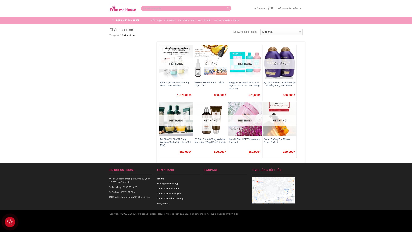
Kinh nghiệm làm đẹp (167, 183)
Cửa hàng (170, 20)
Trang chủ (114, 35)
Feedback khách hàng (226, 20)
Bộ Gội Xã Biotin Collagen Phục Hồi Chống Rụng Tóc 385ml (279, 84)
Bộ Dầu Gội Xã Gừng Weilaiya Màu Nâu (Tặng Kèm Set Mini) (210, 141)
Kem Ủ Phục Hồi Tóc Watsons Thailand (244, 141)
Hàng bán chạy (187, 20)
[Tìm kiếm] (228, 8)
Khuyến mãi (204, 20)
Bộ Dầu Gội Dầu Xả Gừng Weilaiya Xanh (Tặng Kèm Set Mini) (175, 142)
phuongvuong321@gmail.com (135, 197)
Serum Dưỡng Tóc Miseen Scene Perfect (276, 141)
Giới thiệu (156, 20)
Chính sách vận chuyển (169, 193)
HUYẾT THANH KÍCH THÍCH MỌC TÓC (209, 84)
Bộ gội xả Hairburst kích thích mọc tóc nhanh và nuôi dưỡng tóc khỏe (244, 85)
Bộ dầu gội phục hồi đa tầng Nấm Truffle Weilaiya (174, 84)
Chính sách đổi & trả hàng (170, 198)
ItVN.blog (234, 214)
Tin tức (160, 178)
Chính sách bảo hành (168, 188)
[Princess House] (122, 8)
